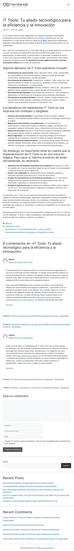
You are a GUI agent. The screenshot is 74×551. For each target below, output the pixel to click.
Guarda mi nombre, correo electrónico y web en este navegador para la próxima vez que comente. (37, 442)
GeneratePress (48, 548)
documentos (37, 83)
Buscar (5, 462)
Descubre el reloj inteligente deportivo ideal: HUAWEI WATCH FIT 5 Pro (30, 501)
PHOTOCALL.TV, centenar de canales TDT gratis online (46, 539)
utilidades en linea (12, 226)
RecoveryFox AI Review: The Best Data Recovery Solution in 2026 (28, 483)
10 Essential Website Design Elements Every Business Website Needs (30, 486)
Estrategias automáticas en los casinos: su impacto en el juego (29, 232)
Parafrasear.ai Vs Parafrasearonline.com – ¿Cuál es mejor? (28, 229)
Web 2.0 (8, 223)
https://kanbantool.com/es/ (27, 356)
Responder (9, 305)
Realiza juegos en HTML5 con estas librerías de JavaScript (36, 534)
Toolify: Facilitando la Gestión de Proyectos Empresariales (37, 529)
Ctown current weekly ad (12, 539)
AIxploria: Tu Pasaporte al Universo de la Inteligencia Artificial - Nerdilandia (40, 388)
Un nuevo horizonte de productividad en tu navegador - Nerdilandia (37, 379)
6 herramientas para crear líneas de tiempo (27, 525)
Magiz (5, 525)
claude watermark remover (13, 517)
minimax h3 (7, 529)
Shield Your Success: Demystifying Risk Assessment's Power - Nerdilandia (40, 316)
